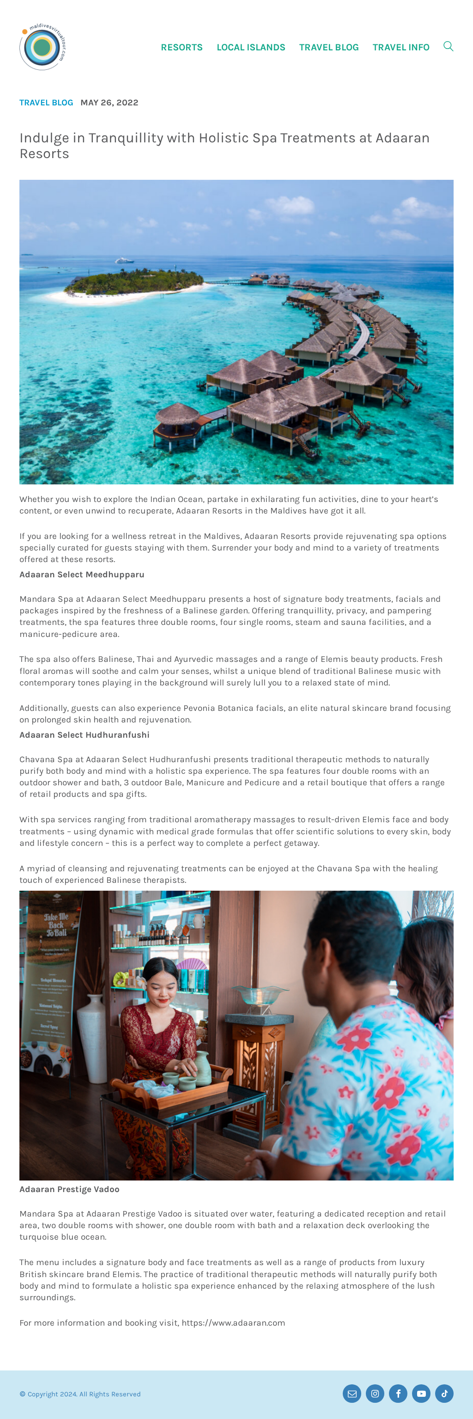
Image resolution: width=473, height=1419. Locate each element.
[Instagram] (375, 1393)
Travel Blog (46, 103)
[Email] (352, 1393)
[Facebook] (398, 1393)
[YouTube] (421, 1393)
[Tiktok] (444, 1393)
